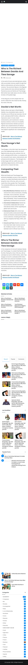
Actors (4, 615)
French (4, 639)
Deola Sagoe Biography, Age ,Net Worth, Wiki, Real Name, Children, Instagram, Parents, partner (19, 367)
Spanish (5, 654)
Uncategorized (9, 62)
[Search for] (26, 2)
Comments (21, 359)
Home (3, 62)
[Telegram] (7, 287)
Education (5, 625)
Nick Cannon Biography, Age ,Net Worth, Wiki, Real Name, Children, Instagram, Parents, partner (19, 376)
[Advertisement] (14, 18)
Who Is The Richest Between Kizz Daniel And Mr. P (20, 312)
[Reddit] (18, 284)
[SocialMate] (7, 1)
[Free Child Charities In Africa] (6, 586)
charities (5, 649)
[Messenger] (21, 284)
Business (5, 642)
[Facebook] (3, 284)
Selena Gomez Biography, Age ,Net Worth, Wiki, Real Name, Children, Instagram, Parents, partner (19, 394)
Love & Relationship (8, 611)
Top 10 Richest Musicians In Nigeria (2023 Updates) (20, 306)
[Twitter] (7, 284)
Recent (6, 359)
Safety (4, 656)
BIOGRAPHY (6, 596)
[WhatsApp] (3, 287)
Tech (4, 644)
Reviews (5, 604)
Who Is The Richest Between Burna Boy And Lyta (20, 300)
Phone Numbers (7, 651)
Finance (5, 637)
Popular (13, 359)
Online (4, 635)
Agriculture (5, 632)
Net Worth (5, 613)
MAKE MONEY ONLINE (8, 627)
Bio (4, 601)
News (4, 608)
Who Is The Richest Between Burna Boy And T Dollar (6, 312)
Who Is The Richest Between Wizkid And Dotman (6, 306)
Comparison (11, 65)
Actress (5, 620)
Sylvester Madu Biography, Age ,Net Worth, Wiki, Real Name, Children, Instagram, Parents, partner (18, 403)
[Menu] (2, 2)
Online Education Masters (19, 573)
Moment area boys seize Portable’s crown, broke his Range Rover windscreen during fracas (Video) (19, 464)
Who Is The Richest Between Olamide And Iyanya (7, 300)
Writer (4, 623)
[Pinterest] (14, 284)
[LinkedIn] (11, 284)
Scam (4, 630)
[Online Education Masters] (6, 575)
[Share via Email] (11, 287)
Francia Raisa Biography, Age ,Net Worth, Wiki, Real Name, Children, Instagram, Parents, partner (19, 385)
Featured (5, 647)
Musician (5, 618)
